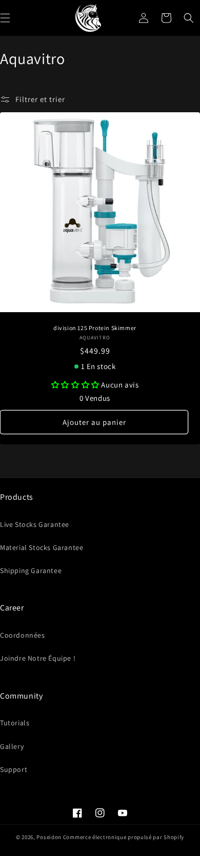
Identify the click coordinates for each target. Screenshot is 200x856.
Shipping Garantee (31, 570)
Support (13, 769)
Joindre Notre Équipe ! (37, 658)
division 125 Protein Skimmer (94, 328)
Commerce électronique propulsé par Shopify (123, 837)
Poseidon (49, 837)
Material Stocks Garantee (41, 547)
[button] (188, 18)
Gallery (12, 746)
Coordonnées (22, 635)
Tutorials (14, 722)
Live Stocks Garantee (34, 524)
